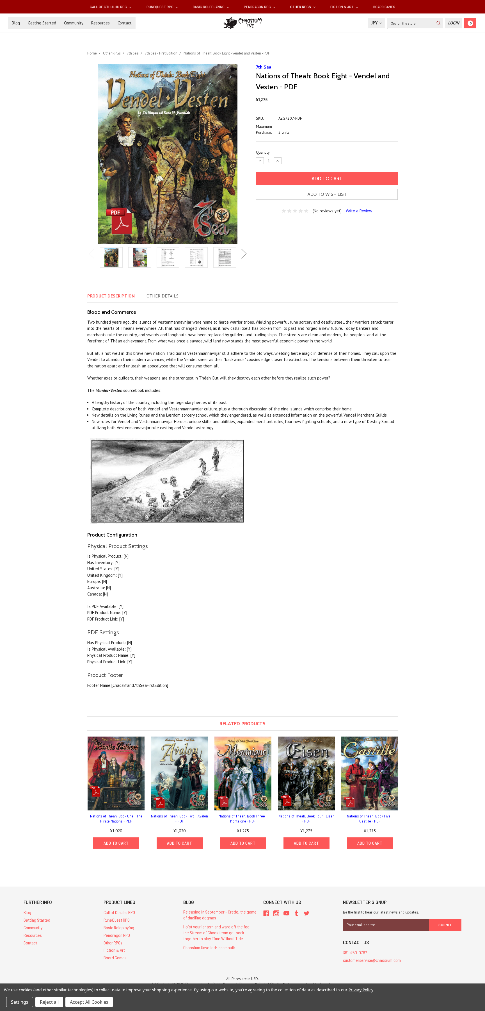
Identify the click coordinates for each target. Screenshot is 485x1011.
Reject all (49, 1002)
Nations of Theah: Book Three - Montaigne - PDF (243, 818)
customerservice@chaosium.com (372, 960)
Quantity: (263, 152)
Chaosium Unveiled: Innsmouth (209, 947)
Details (163, 296)
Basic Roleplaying (209, 6)
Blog (16, 23)
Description (111, 296)
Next (244, 253)
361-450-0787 (355, 952)
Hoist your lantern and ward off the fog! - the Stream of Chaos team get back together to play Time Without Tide (218, 932)
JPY (375, 23)
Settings (19, 1002)
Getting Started (42, 23)
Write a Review (359, 210)
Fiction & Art (342, 6)
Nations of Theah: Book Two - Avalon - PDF (179, 818)
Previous (91, 253)
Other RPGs (301, 6)
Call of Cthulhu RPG (109, 6)
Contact (125, 23)
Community (73, 23)
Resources (100, 23)
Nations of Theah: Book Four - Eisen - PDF (306, 818)
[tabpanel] (111, 258)
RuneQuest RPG (160, 6)
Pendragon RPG (258, 6)
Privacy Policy (361, 989)
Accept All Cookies (89, 1002)
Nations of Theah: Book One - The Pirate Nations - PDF (116, 818)
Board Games (384, 6)
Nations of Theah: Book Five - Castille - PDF (370, 818)
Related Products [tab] (242, 723)
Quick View (116, 773)
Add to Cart (116, 843)
